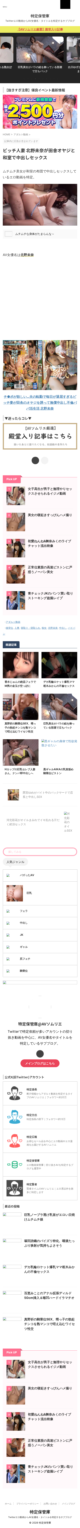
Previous (3, 53)
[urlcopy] (44, 460)
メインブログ (68, 1503)
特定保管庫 (40, 16)
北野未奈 (53, 627)
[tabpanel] (40, 56)
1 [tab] (24, 79)
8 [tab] (50, 79)
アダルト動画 (13, 621)
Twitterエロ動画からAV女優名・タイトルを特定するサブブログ (40, 1517)
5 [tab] (39, 79)
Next (76, 53)
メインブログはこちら (40, 1063)
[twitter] (35, 460)
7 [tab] (46, 79)
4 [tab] (35, 79)
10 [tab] (58, 79)
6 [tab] (43, 79)
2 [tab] (28, 79)
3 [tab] (31, 79)
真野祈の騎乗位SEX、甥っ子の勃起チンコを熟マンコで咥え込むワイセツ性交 (20, 727)
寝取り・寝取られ (30, 627)
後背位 (9, 627)
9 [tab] (54, 79)
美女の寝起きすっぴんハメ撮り (50, 515)
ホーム (8, 1503)
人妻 (17, 627)
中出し (62, 627)
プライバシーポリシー (27, 1503)
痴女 (44, 627)
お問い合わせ (50, 1503)
